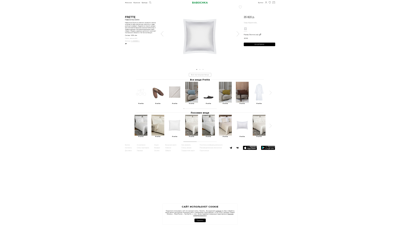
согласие (218, 211)
